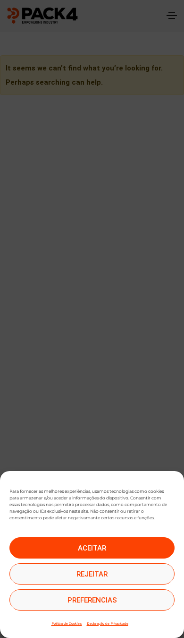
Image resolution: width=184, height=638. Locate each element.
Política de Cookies (66, 623)
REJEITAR (92, 574)
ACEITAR (92, 548)
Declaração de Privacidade (107, 623)
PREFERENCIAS (92, 600)
